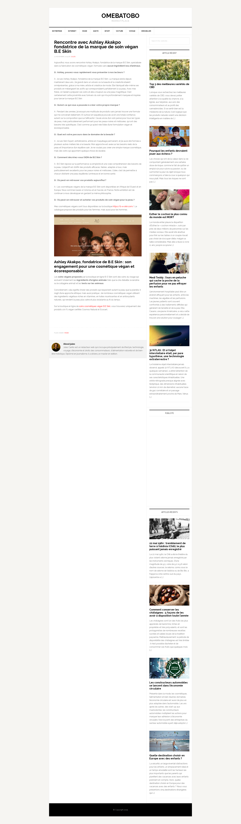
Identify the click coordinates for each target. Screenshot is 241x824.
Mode (66, 333)
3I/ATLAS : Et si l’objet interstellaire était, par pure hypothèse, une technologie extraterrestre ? (166, 355)
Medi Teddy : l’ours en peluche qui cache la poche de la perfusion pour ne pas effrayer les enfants (168, 282)
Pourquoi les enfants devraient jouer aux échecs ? (168, 152)
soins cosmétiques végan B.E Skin (94, 306)
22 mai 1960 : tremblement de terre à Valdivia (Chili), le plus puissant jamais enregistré (167, 546)
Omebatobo (120, 15)
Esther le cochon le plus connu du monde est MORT (168, 216)
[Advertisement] (168, 441)
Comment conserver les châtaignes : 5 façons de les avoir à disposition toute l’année (169, 612)
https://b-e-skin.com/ (123, 206)
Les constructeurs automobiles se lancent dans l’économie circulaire (168, 685)
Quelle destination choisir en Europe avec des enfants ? (167, 757)
